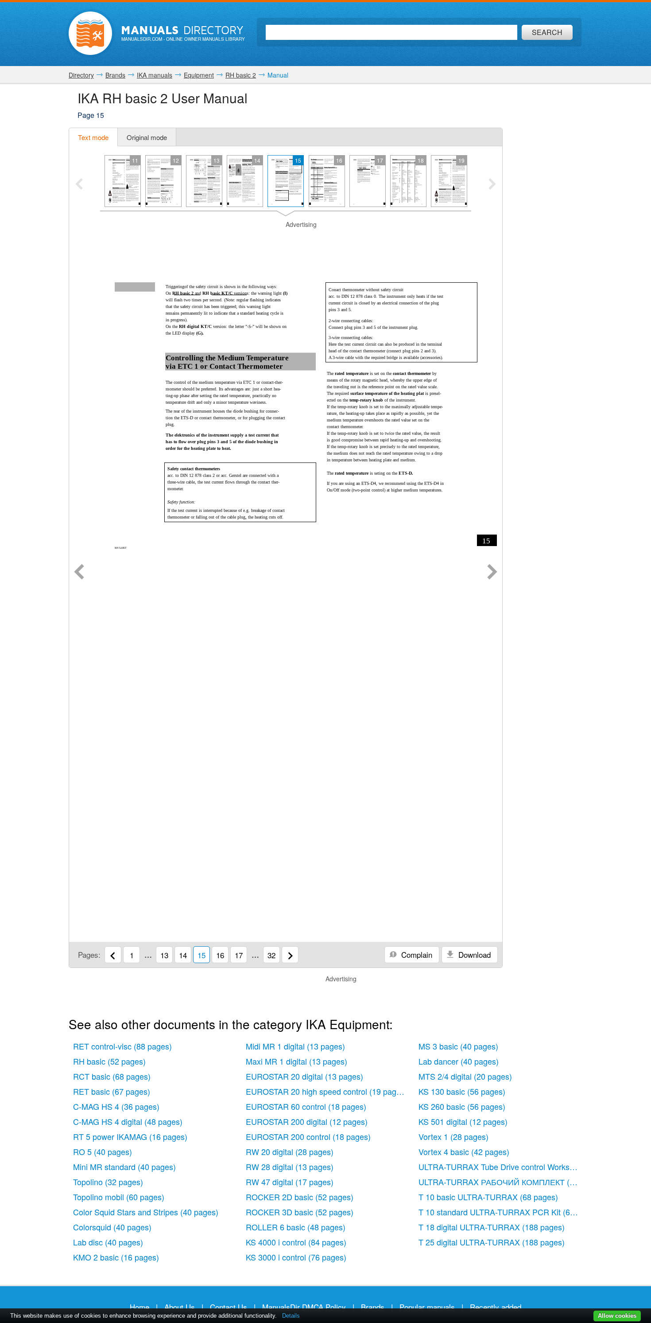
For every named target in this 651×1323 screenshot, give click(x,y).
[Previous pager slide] (79, 184)
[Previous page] (79, 572)
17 (239, 954)
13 (164, 954)
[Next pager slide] (492, 184)
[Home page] (90, 33)
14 (183, 954)
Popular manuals (427, 1306)
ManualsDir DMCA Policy (304, 1306)
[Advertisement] (285, 240)
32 (271, 954)
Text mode (93, 137)
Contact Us (228, 1306)
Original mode (147, 137)
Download (473, 954)
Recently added (495, 1306)
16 (220, 954)
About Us (179, 1306)
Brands (372, 1306)
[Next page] (492, 572)
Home (139, 1306)
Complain (415, 954)
